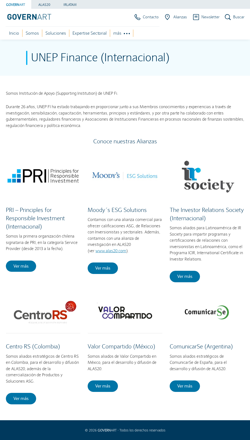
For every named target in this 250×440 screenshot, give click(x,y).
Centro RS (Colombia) (33, 346)
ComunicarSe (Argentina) (201, 346)
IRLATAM (70, 4)
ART (15, 4)
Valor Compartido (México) (121, 346)
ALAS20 (44, 4)
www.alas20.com (110, 250)
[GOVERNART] (27, 17)
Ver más (21, 266)
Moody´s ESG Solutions (117, 209)
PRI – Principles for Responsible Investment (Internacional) (35, 218)
